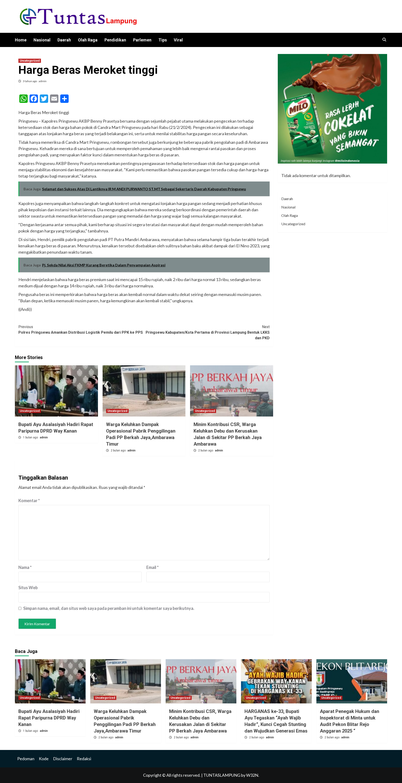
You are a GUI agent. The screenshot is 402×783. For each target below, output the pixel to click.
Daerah (64, 39)
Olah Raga (87, 39)
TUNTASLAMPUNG (222, 775)
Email (152, 567)
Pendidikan (115, 39)
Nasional (42, 39)
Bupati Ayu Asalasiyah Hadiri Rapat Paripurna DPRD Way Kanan (49, 718)
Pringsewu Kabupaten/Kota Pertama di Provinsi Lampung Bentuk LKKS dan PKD (208, 332)
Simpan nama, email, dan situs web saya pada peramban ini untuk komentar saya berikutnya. (108, 608)
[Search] (384, 39)
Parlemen (142, 39)
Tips (162, 39)
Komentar (29, 500)
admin (43, 81)
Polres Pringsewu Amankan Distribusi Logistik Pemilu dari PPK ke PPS (80, 330)
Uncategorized (30, 60)
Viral (178, 39)
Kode (44, 758)
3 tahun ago (30, 81)
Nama (25, 567)
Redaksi (84, 758)
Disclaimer (62, 758)
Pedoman (25, 758)
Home (21, 39)
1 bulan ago (31, 437)
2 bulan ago (118, 450)
